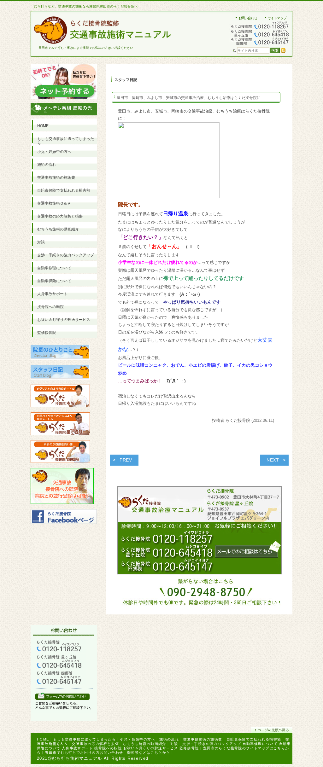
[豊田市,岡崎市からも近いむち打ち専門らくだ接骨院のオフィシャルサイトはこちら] (60, 410)
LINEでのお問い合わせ (62, 696)
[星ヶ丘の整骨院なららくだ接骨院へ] (60, 437)
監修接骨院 (189, 748)
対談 (174, 744)
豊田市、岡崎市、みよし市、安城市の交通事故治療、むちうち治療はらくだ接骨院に (189, 98)
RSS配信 (283, 50)
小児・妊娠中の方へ (137, 739)
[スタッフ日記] (60, 382)
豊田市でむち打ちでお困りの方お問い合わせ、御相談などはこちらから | (109, 752)
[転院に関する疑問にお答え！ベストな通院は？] (62, 506)
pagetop (271, 730)
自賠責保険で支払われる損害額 (253, 739)
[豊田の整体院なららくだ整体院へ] (60, 465)
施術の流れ (169, 739)
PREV (126, 459)
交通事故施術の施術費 (202, 739)
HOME (43, 739)
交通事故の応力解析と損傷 (95, 744)
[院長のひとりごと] (60, 362)
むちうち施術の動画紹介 (144, 744)
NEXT (273, 459)
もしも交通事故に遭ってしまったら (84, 739)
